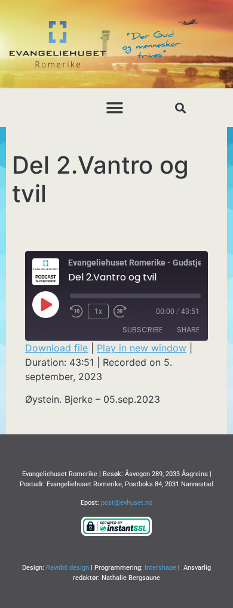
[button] (115, 107)
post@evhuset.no (126, 503)
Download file (56, 348)
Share (188, 330)
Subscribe (142, 330)
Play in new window (141, 348)
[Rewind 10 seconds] (76, 311)
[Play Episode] (45, 304)
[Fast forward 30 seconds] (123, 311)
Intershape (160, 568)
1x (98, 311)
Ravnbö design (67, 568)
